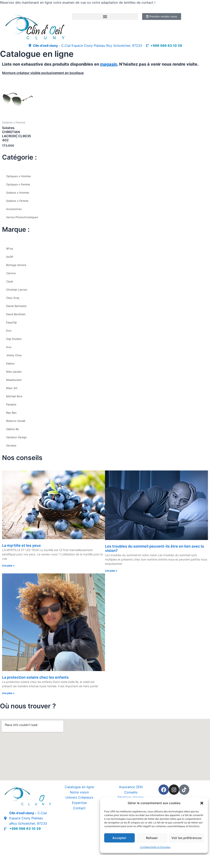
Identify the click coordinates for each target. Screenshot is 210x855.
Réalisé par (12, 838)
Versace (11, 445)
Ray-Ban (11, 412)
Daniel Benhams (16, 306)
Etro (8, 330)
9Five (9, 248)
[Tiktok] (184, 789)
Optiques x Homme (18, 176)
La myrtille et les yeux (21, 545)
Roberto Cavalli (15, 420)
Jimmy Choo (14, 355)
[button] (202, 803)
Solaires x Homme (17, 192)
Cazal (9, 281)
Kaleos (10, 363)
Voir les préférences (186, 838)
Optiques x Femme (18, 184)
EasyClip (11, 322)
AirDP (9, 256)
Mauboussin (14, 379)
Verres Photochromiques (22, 217)
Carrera (11, 273)
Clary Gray (12, 297)
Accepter (119, 838)
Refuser (152, 838)
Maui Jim (11, 388)
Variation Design (16, 437)
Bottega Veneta (16, 265)
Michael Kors (14, 396)
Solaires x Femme (17, 200)
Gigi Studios (14, 338)
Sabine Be (12, 429)
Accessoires (14, 209)
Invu (8, 347)
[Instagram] (174, 789)
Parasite (11, 404)
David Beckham (15, 314)
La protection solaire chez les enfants (35, 677)
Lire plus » (8, 565)
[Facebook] (164, 789)
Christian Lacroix (16, 289)
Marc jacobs (14, 371)
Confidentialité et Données (155, 847)
